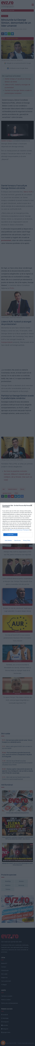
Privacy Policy (26, 540)
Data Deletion (8, 540)
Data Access (17, 540)
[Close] (31, 505)
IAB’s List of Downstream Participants (19, 530)
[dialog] (17, 523)
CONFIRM (10, 534)
